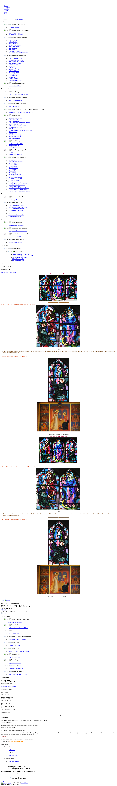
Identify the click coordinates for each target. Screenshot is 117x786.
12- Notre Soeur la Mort (15, 178)
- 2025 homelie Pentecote (15, 118)
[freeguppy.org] (6, 783)
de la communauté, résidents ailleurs (18, 52)
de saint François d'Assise (15, 154)
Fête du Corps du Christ (15, 136)
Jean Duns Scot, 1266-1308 (19, 257)
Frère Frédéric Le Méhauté (16, 33)
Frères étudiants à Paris (15, 86)
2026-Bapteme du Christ (15, 127)
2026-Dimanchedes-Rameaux (17, 129)
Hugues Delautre (13, 78)
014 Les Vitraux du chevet (16, 161)
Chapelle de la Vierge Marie (17, 181)
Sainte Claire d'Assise (18, 259)
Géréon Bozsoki (13, 75)
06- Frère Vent (12, 169)
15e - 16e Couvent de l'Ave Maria (18, 207)
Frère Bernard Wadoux (15, 63)
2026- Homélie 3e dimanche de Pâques (19, 122)
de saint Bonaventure (14, 153)
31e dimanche (12, 133)
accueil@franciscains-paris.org (8, 686)
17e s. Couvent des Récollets (16, 208)
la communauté (13, 40)
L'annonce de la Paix (14, 645)
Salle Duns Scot (13, 755)
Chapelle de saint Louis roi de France (19, 188)
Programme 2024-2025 (15, 236)
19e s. (10, 211)
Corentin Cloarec (13, 64)
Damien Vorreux (13, 66)
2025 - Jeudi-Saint (13, 119)
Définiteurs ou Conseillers (16, 34)
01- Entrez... (12, 160)
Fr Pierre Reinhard (14, 69)
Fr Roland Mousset (14, 71)
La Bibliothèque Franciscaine (17, 225)
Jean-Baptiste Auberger (15, 51)
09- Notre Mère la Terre (15, 174)
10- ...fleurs (12, 175)
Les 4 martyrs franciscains (16, 199)
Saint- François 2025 (14, 138)
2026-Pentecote (13, 132)
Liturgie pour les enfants (15, 242)
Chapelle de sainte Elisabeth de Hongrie (19, 191)
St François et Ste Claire (15, 100)
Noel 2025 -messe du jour (16, 135)
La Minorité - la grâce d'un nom (17, 639)
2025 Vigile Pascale (14, 121)
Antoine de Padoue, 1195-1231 (20, 254)
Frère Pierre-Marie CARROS (16, 61)
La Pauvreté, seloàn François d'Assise (19, 651)
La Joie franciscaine (14, 633)
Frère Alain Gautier (14, 46)
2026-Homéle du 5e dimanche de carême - (20, 130)
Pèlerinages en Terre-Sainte (16, 144)
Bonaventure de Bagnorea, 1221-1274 (22, 256)
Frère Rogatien (13, 48)
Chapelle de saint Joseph (15, 186)
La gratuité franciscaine (15, 663)
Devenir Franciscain (14, 106)
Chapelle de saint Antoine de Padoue (18, 183)
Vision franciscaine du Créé (16, 668)
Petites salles (12, 750)
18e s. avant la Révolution (16, 210)
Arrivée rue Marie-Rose (15, 216)
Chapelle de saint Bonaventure (17, 185)
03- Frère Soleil (13, 165)
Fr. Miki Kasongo (13, 43)
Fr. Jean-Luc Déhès (14, 72)
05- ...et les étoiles (13, 168)
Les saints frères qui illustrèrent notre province (21, 112)
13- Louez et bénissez (14, 180)
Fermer (3, 600)
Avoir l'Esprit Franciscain (15, 622)
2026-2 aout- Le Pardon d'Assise (17, 125)
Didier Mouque (13, 68)
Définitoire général (14, 27)
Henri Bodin (12, 77)
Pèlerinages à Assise (14, 145)
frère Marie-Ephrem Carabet (16, 60)
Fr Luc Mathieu (13, 42)
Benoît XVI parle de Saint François (18, 94)
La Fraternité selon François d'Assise (18, 628)
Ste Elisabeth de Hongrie (19, 260)
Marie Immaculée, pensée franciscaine (19, 674)
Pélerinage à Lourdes (14, 147)
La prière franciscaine (14, 657)
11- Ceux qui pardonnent (15, 177)
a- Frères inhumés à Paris (15, 58)
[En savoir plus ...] (24, 783)
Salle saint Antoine (14, 761)
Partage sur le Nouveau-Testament (18, 231)
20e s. (10, 213)
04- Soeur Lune (13, 166)
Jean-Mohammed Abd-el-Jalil (16, 80)
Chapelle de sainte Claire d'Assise (18, 189)
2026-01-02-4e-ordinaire (15, 124)
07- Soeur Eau (12, 171)
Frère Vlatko (12, 49)
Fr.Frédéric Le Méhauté (15, 45)
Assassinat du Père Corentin (16, 215)
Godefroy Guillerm (14, 74)
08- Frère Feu (12, 172)
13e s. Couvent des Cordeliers (17, 205)
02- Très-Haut (12, 163)
